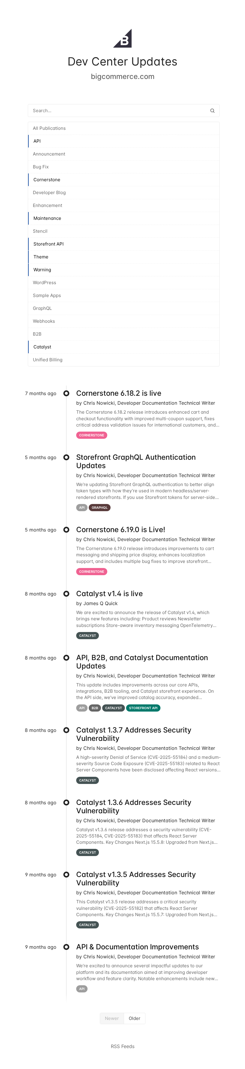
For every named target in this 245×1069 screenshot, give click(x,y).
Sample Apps (47, 295)
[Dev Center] (122, 39)
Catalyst (42, 347)
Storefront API (48, 244)
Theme (40, 257)
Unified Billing (47, 360)
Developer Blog (49, 192)
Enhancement (47, 205)
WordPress (44, 282)
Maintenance (47, 218)
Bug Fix (41, 167)
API (37, 141)
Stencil (40, 231)
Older (134, 1018)
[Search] (212, 110)
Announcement (49, 154)
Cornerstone (46, 179)
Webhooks (44, 321)
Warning (42, 269)
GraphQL (42, 308)
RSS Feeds (122, 1046)
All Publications (49, 128)
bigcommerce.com (122, 76)
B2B (37, 334)
